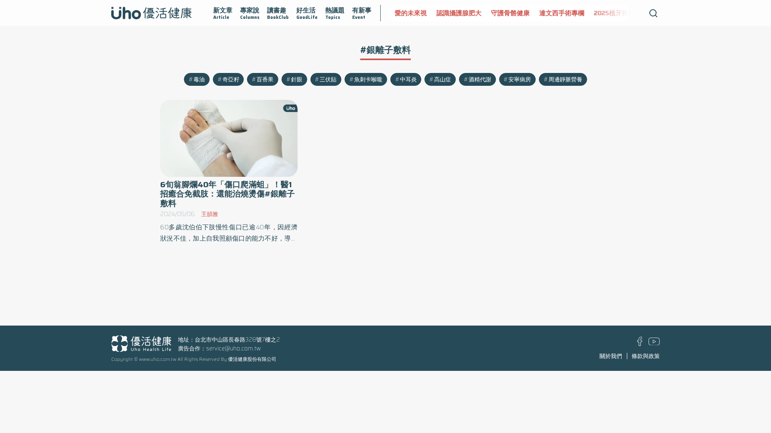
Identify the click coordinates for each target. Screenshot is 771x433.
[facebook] (639, 344)
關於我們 (611, 356)
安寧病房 (519, 79)
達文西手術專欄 (561, 13)
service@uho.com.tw (233, 348)
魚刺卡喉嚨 (368, 79)
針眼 (296, 79)
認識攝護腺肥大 (458, 13)
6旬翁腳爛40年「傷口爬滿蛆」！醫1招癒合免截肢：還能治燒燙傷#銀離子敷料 (227, 194)
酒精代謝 (480, 79)
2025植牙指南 (614, 13)
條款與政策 (646, 356)
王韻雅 (209, 214)
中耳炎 (408, 79)
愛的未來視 (411, 13)
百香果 (265, 79)
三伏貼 (328, 79)
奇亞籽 (230, 79)
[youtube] (654, 343)
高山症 (442, 79)
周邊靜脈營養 (565, 79)
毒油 (199, 79)
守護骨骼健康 (510, 13)
